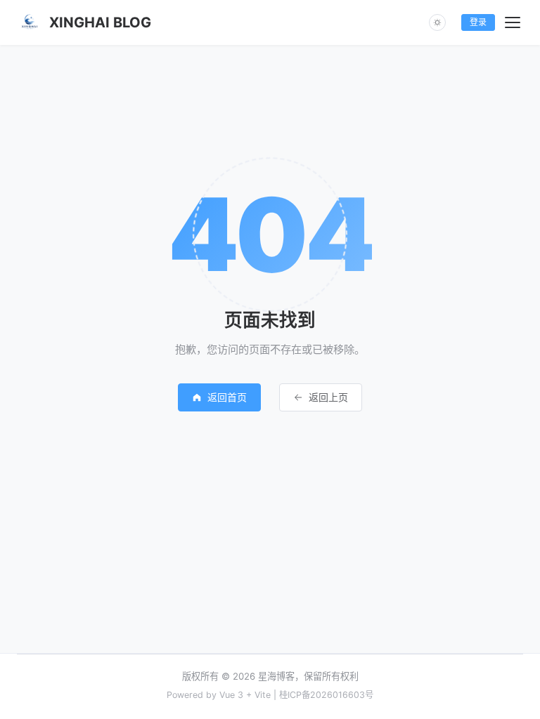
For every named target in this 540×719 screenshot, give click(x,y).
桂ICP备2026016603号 (326, 695)
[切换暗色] (437, 22)
